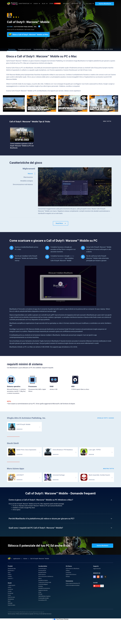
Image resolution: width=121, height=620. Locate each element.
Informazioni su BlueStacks (72, 568)
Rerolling (40, 586)
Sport (9, 601)
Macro (40, 578)
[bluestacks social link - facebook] (101, 576)
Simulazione (11, 599)
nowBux (10, 576)
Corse (9, 595)
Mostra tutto (108, 468)
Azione (10, 26)
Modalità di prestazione (44, 588)
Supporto (75, 3)
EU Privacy (36, 613)
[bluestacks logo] (11, 3)
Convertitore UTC (42, 600)
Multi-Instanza (42, 574)
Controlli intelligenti (43, 584)
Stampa (68, 576)
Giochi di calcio (11, 605)
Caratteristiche (24, 3)
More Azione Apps (15, 468)
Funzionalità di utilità (43, 598)
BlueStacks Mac (12, 568)
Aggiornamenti (97, 568)
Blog (43, 3)
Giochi (36, 3)
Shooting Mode (42, 570)
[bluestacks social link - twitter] (105, 576)
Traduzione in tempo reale (44, 582)
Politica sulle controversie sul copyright (24, 613)
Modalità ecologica (43, 580)
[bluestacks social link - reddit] (98, 576)
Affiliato (66, 3)
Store (54, 3)
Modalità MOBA (42, 572)
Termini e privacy (11, 613)
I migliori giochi (11, 585)
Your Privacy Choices (62, 619)
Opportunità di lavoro (71, 574)
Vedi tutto (107, 121)
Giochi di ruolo (11, 597)
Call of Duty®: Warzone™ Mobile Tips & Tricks (29, 121)
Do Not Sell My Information (45, 613)
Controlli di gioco (42, 568)
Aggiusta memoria (42, 590)
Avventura (10, 589)
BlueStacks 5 (11, 570)
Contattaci (68, 572)
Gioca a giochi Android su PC (73, 583)
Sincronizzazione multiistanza (45, 576)
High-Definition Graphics (44, 596)
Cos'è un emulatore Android (72, 585)
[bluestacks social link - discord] (94, 576)
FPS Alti (40, 594)
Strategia (10, 603)
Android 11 (10, 578)
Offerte (9, 574)
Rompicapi (10, 593)
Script (39, 592)
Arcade (9, 591)
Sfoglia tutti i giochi (105, 418)
